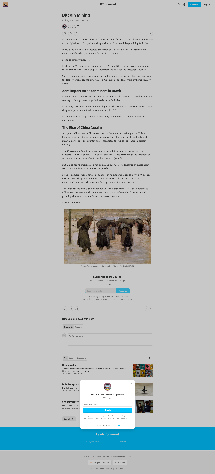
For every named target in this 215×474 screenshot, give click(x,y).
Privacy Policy (126, 418)
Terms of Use (119, 416)
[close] (131, 384)
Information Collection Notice (107, 418)
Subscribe (107, 410)
